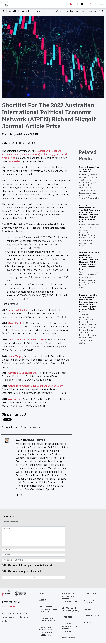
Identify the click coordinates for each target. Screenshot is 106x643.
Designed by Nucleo (15, 617)
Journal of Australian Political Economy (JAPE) (69, 597)
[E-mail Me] (18, 495)
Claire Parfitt (15, 323)
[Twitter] (82, 4)
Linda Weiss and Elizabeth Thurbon (27, 339)
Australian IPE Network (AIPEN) (70, 609)
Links (89, 622)
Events (87, 609)
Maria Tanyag (15, 356)
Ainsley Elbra (15, 398)
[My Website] (22, 495)
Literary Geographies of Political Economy (69, 627)
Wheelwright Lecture (91, 601)
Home (42, 593)
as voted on (14, 161)
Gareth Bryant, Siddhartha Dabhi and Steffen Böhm (35, 385)
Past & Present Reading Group (47, 619)
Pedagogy (91, 593)
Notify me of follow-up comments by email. (28, 565)
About (42, 600)
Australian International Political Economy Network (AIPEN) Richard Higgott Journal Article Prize (34, 154)
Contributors (91, 615)
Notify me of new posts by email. (22, 571)
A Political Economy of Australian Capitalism (45, 631)
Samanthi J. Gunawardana (22, 372)
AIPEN (11, 143)
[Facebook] (78, 4)
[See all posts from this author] (7, 440)
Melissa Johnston (18, 309)
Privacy (4, 617)
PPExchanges (68, 638)
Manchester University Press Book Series (48, 609)
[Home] (4, 3)
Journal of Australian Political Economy (40, 277)
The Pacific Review (29, 295)
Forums (68, 617)
